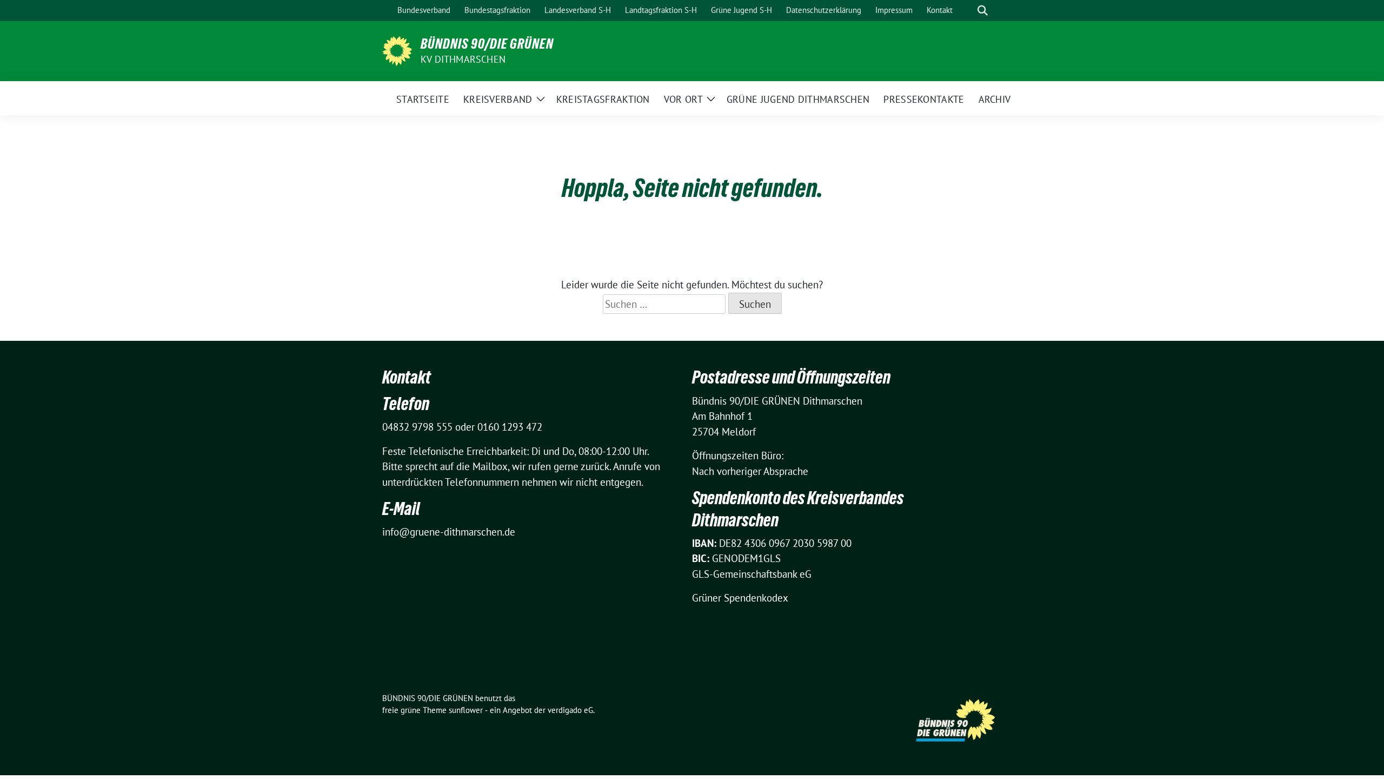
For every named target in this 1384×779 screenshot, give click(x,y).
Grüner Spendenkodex (740, 597)
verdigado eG (570, 710)
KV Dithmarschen (463, 59)
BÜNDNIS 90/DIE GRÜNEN (487, 44)
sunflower (466, 710)
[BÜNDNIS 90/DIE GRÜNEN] (397, 49)
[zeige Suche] (982, 10)
